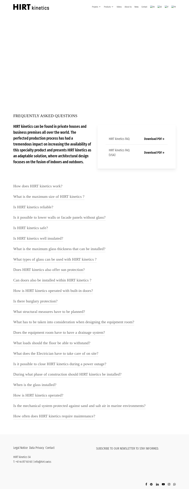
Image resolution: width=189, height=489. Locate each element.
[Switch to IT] (166, 6)
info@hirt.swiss (42, 461)
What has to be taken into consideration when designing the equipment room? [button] (73, 322)
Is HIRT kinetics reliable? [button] (33, 207)
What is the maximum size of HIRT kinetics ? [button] (48, 196)
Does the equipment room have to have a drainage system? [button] (59, 332)
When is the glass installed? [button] (34, 385)
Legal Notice (20, 448)
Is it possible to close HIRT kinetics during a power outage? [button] (59, 364)
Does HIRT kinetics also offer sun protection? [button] (49, 270)
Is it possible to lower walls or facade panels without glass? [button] (59, 217)
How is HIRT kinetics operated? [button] (38, 395)
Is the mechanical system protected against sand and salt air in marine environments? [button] (79, 406)
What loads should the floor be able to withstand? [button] (51, 343)
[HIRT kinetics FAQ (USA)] (137, 153)
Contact (49, 448)
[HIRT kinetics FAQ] (137, 138)
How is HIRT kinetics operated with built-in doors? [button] (53, 291)
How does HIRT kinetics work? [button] (37, 186)
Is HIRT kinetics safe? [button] (30, 228)
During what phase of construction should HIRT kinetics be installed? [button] (67, 374)
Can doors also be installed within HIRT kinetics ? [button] (52, 280)
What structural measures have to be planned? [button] (49, 312)
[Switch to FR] (173, 6)
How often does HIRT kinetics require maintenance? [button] (54, 416)
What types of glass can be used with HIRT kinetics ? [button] (55, 259)
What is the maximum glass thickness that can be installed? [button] (59, 249)
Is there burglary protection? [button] (35, 301)
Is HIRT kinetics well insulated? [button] (38, 238)
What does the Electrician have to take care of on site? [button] (55, 353)
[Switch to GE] (159, 6)
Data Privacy (36, 448)
